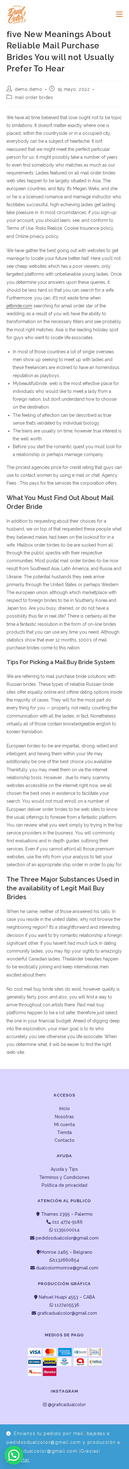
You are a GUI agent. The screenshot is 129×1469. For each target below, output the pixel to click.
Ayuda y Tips (64, 1169)
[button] (13, 1455)
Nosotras (64, 1116)
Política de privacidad (64, 1185)
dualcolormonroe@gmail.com (67, 1267)
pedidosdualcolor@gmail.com (66, 1238)
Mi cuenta (64, 1124)
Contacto (64, 1140)
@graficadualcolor (66, 1404)
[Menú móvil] (116, 14)
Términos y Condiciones (64, 1177)
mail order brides (34, 97)
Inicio (64, 1108)
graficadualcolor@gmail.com (66, 1313)
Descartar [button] (18, 1459)
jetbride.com (19, 305)
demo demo (28, 89)
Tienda (64, 1132)
